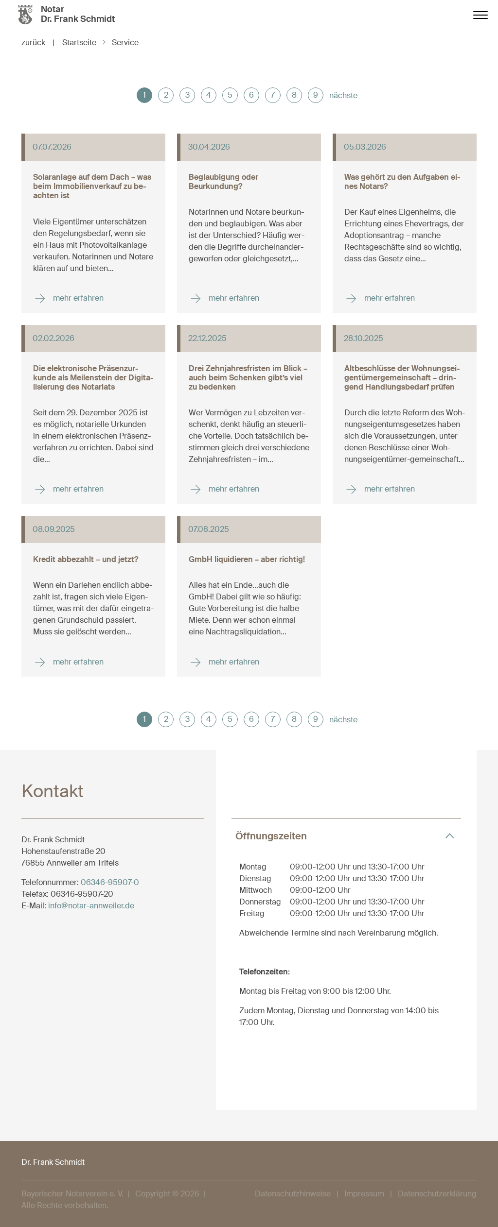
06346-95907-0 (110, 882)
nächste (343, 95)
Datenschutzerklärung (437, 1194)
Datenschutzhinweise (293, 1194)
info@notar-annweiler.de (91, 906)
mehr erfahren (77, 297)
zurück (37, 42)
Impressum (364, 1194)
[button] (346, 835)
